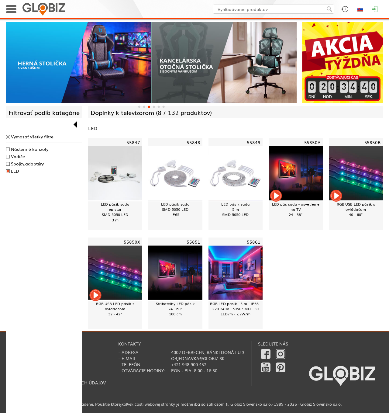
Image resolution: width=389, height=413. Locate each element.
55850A (312, 142)
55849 (253, 142)
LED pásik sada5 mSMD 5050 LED (235, 209)
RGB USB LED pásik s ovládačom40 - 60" (356, 209)
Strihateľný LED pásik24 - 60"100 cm (175, 309)
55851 (193, 241)
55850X (132, 241)
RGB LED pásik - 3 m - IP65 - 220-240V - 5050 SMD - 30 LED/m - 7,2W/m (235, 309)
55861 (253, 241)
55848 (193, 142)
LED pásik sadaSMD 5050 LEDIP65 (175, 209)
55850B (372, 142)
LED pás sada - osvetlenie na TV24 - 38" (296, 209)
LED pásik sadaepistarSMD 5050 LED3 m (115, 211)
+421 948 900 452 (188, 364)
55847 (133, 142)
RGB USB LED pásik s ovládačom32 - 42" (115, 309)
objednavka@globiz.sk (198, 358)
